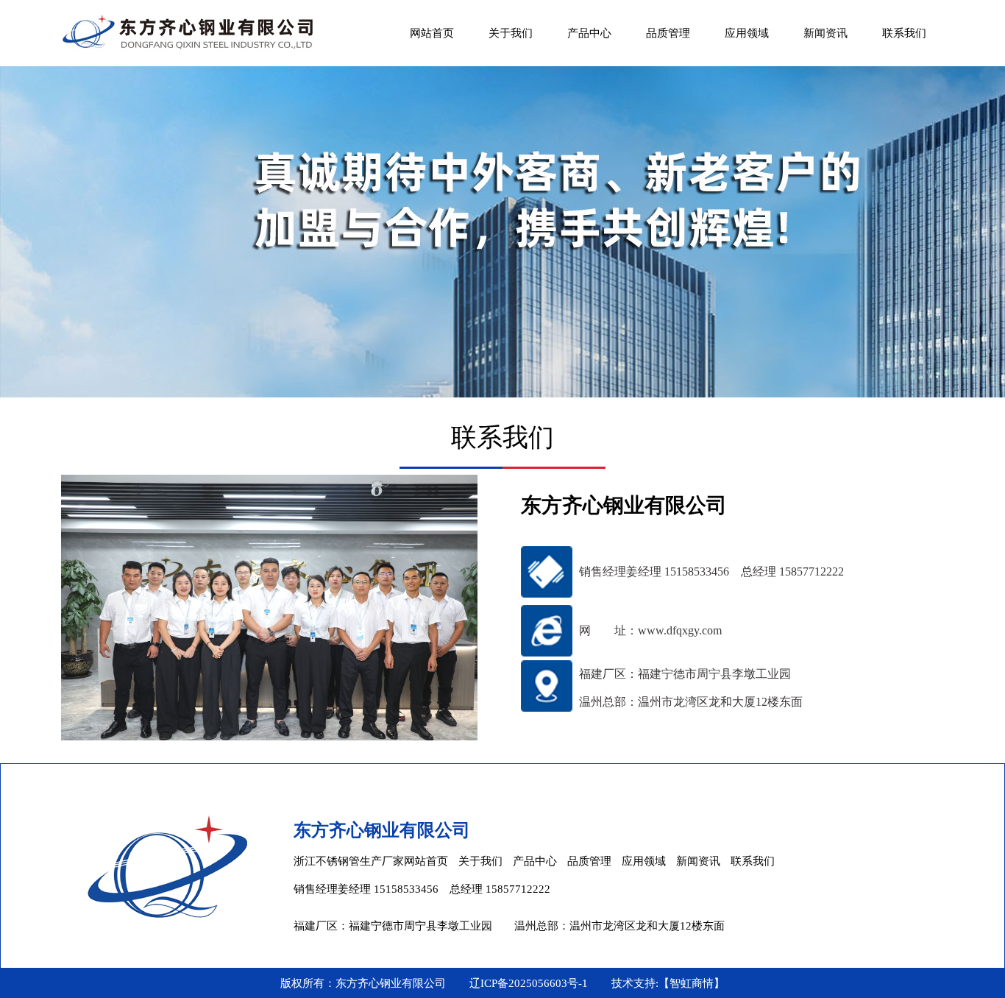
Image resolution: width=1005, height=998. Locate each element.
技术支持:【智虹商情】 (668, 983)
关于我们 (511, 33)
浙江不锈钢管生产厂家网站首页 (371, 861)
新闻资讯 (825, 33)
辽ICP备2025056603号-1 (528, 983)
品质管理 (668, 33)
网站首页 (432, 33)
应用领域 (747, 33)
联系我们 (904, 33)
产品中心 (589, 33)
